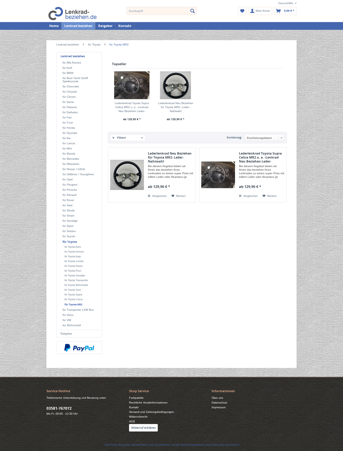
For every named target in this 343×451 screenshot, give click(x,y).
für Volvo (68, 314)
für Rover (68, 200)
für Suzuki (69, 236)
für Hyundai (70, 133)
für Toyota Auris (73, 247)
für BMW (68, 73)
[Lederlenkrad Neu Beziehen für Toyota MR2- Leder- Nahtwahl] (175, 85)
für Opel (68, 179)
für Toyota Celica (74, 299)
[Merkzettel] (242, 11)
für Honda (69, 127)
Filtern (121, 137)
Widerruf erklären (143, 428)
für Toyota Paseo (74, 266)
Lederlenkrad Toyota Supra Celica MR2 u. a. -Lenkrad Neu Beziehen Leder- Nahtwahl (132, 107)
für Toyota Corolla (74, 261)
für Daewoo (70, 107)
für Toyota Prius (73, 270)
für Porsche (70, 189)
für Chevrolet (71, 86)
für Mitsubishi (71, 163)
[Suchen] (192, 11)
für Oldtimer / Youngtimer (78, 174)
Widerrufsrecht (138, 416)
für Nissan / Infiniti (74, 169)
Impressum (219, 407)
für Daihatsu (70, 112)
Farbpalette (136, 397)
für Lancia (69, 143)
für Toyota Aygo (73, 256)
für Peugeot (70, 184)
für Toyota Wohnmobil (76, 285)
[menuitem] (162, 11)
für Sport (68, 225)
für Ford (68, 122)
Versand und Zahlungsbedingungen (151, 411)
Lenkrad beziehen (73, 56)
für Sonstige (70, 220)
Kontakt (124, 26)
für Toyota (70, 242)
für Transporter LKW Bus (78, 309)
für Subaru (69, 231)
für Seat (67, 205)
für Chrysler (70, 91)
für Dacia (68, 102)
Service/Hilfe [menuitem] (286, 3)
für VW (67, 320)
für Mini (67, 148)
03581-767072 (59, 408)
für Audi (67, 67)
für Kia (67, 138)
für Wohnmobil (72, 325)
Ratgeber (66, 333)
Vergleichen (159, 195)
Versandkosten (162, 444)
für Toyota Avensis (74, 251)
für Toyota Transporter (76, 280)
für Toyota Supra (73, 294)
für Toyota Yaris (73, 289)
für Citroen (69, 96)
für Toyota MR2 (73, 304)
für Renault (69, 194)
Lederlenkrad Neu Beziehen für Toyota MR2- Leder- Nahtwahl (175, 107)
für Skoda (69, 210)
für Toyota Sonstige (75, 275)
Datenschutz (219, 402)
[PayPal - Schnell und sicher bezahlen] (79, 347)
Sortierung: (234, 137)
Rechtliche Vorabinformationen (148, 402)
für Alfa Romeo (72, 62)
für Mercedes (71, 158)
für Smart (68, 215)
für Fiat (67, 117)
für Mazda (69, 153)
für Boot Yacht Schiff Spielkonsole (75, 79)
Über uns (217, 397)
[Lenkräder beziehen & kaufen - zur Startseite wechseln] (78, 13)
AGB (132, 421)
